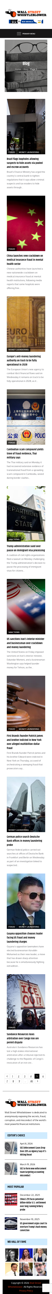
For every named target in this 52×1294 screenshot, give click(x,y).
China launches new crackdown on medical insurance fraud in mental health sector (25, 260)
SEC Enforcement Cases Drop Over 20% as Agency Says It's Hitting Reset (33, 1151)
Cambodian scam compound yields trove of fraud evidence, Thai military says (25, 453)
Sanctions (13, 539)
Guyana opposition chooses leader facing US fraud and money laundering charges (25, 937)
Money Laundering (29, 152)
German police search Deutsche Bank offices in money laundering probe (24, 841)
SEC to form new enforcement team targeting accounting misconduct (33, 1172)
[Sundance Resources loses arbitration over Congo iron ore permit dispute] (26, 1002)
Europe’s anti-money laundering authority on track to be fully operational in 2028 (24, 360)
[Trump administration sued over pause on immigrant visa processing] (26, 514)
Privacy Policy (26, 1290)
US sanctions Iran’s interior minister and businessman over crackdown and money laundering (25, 643)
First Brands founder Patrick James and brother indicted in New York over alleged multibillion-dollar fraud (25, 742)
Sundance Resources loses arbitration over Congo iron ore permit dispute (23, 1038)
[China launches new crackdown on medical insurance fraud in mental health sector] (26, 223)
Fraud (11, 152)
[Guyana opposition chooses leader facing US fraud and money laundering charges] (26, 901)
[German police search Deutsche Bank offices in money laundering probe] (26, 804)
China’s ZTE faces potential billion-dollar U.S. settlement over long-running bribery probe (33, 1204)
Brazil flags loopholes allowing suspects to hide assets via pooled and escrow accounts (25, 163)
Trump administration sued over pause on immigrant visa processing (26, 548)
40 (31, 1081)
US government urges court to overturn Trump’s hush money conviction (33, 1227)
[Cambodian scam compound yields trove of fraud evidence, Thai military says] (26, 417)
